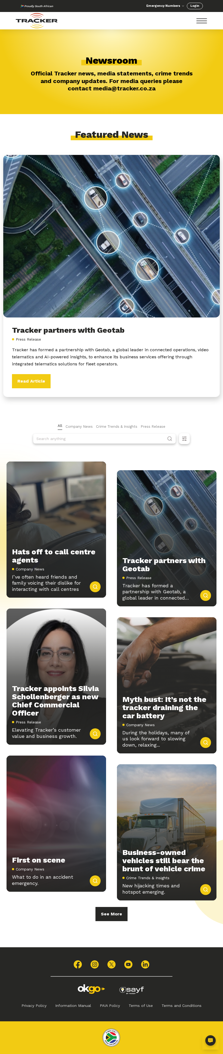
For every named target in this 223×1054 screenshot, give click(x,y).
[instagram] (95, 964)
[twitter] (111, 964)
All (60, 426)
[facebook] (78, 964)
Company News (79, 426)
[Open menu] (201, 20)
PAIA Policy (110, 1005)
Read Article (31, 381)
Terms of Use (141, 1005)
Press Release (153, 426)
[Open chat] (210, 1041)
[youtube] (128, 964)
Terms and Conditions (182, 1005)
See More (111, 913)
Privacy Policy (34, 1005)
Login (194, 6)
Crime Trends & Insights (116, 426)
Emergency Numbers (163, 6)
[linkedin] (145, 964)
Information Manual (73, 1005)
